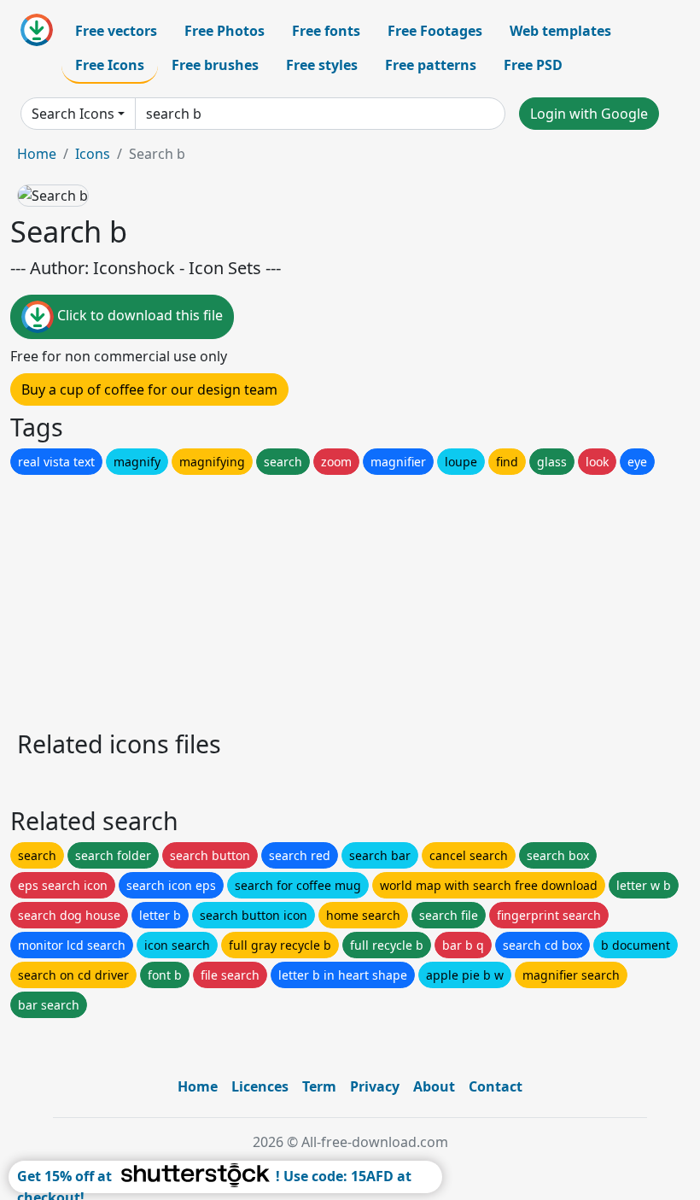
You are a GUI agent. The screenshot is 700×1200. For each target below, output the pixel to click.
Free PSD (533, 65)
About (434, 1086)
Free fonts (326, 30)
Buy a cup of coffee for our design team (149, 389)
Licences (260, 1086)
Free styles (322, 65)
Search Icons (73, 113)
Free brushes (215, 65)
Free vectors (116, 30)
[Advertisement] (350, 597)
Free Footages (435, 30)
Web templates (560, 30)
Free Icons (109, 65)
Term (319, 1086)
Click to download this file (138, 315)
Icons (92, 153)
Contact (495, 1086)
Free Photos (224, 30)
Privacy (375, 1086)
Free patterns (430, 65)
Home (36, 153)
